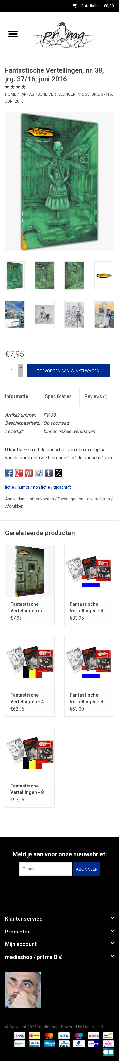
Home (10, 94)
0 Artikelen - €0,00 (97, 6)
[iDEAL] (33, 1035)
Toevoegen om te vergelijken (84, 499)
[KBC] (63, 1043)
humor (23, 487)
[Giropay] (93, 1043)
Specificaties (58, 396)
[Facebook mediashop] (59, 889)
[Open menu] (13, 33)
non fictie (41, 487)
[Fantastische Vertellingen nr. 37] (30, 571)
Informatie (16, 396)
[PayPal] (78, 1043)
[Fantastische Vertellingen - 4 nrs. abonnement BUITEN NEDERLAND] (30, 662)
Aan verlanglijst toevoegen (30, 499)
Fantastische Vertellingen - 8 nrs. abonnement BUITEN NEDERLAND (28, 789)
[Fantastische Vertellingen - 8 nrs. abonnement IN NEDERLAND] (89, 662)
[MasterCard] (48, 1035)
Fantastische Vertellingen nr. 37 (27, 608)
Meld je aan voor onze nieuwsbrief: (60, 854)
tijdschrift (62, 487)
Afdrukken (14, 506)
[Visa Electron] (33, 1043)
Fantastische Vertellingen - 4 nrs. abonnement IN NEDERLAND (88, 608)
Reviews (96, 396)
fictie (9, 487)
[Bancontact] (107, 1035)
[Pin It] (29, 473)
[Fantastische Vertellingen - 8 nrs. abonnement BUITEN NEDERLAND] (30, 753)
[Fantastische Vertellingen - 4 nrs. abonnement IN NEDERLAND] (89, 571)
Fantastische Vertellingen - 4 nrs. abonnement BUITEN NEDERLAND (28, 698)
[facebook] (59, 990)
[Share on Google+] (19, 473)
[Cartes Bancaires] (107, 1051)
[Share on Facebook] (9, 473)
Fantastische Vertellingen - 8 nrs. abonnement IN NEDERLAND (88, 698)
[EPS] (107, 1043)
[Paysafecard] (19, 1043)
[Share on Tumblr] (49, 473)
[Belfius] (93, 1035)
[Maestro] (78, 1035)
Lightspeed (93, 1027)
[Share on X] (58, 473)
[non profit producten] (72, 34)
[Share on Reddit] (39, 473)
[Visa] (63, 1035)
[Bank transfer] (19, 1035)
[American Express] (48, 1043)
